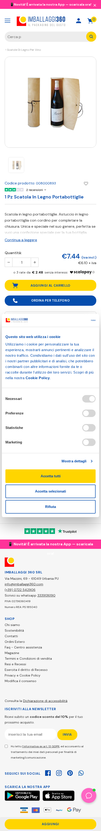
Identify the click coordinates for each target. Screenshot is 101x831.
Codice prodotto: (20, 183)
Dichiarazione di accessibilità (45, 701)
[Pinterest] (70, 772)
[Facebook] (48, 772)
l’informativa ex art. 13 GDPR (40, 746)
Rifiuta (50, 507)
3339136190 (46, 595)
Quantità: (13, 252)
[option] (50, 102)
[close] (94, 5)
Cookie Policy (38, 378)
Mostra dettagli (74, 461)
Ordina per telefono (50, 300)
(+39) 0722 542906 (20, 590)
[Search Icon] (62, 21)
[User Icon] (78, 20)
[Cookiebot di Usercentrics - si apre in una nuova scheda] (75, 320)
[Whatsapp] (81, 772)
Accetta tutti (51, 476)
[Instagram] (59, 772)
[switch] (89, 413)
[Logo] (41, 21)
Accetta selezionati (50, 491)
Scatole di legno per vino (24, 50)
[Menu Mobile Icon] (7, 21)
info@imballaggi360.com (24, 584)
